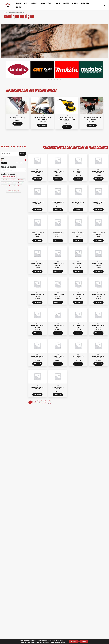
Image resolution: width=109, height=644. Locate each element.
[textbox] (12, 170)
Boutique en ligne (45, 3)
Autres (13, 179)
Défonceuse (21, 179)
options (63, 642)
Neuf (25, 3)
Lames (4, 185)
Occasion (33, 3)
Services (75, 3)
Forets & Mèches (6, 182)
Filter (4, 162)
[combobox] (13, 170)
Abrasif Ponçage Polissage (9, 176)
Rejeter (84, 641)
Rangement (12, 185)
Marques (66, 3)
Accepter (73, 641)
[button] (48, 79)
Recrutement (85, 3)
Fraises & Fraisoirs (18, 182)
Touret (19, 185)
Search (22, 153)
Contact (18, 7)
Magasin (57, 3)
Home (5, 12)
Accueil (18, 3)
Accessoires (6, 179)
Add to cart (17, 124)
